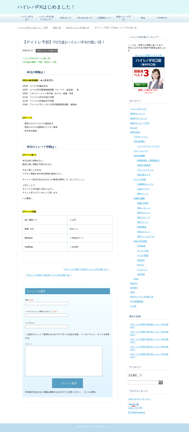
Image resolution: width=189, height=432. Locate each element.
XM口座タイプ (143, 175)
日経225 (141, 260)
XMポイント (142, 194)
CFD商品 (141, 246)
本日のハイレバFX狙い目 (47, 51)
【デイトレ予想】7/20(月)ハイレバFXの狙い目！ (86, 269)
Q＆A (136, 279)
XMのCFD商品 (140, 241)
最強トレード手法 (123, 18)
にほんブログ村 (135, 408)
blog (143, 18)
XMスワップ (142, 222)
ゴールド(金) (143, 251)
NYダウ (140, 265)
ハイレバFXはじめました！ (46, 7)
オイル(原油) (143, 255)
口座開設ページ (104, 18)
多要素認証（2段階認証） (149, 160)
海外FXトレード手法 (139, 123)
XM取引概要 (139, 198)
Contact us (162, 18)
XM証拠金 (141, 227)
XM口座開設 (139, 141)
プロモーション (141, 137)
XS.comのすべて (85, 18)
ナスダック (142, 270)
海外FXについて (137, 114)
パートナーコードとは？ (148, 146)
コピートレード (141, 151)
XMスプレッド (143, 217)
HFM (132, 292)
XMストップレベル (146, 236)
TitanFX (133, 283)
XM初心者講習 (143, 165)
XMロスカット (143, 232)
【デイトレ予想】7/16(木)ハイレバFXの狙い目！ (48, 275)
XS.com (133, 128)
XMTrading (135, 132)
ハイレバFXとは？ (27, 18)
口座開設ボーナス (145, 184)
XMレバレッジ (143, 208)
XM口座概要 (139, 156)
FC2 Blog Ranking (136, 412)
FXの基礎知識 (136, 301)
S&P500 (141, 274)
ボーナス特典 (140, 179)
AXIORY (134, 288)
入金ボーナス (143, 189)
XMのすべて (65, 18)
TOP (34, 28)
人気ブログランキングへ (139, 399)
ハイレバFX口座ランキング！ (46, 18)
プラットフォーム (145, 170)
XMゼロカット (143, 213)
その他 (133, 306)
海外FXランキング (138, 118)
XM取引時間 (142, 203)
